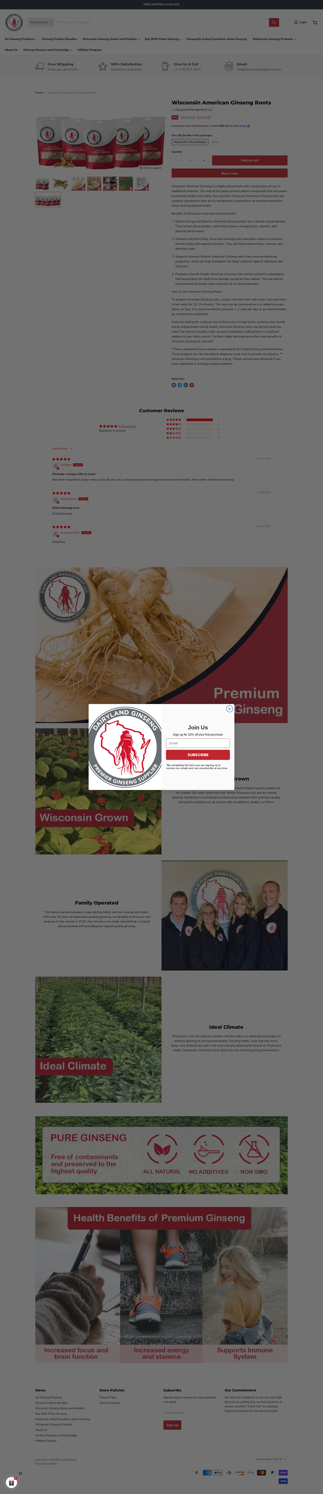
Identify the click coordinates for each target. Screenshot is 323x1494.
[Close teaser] (20, 1473)
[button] (11, 1482)
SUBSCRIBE (198, 754)
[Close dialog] (229, 709)
